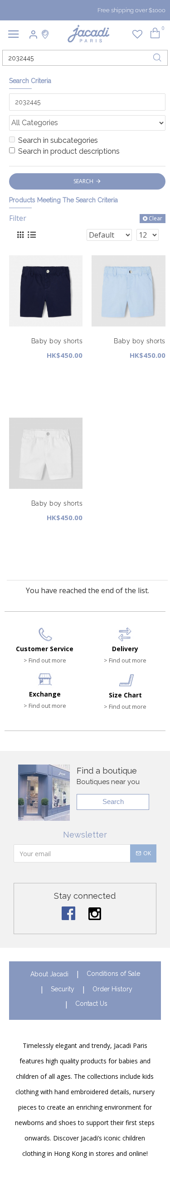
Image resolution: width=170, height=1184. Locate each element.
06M (42, 372)
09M (64, 372)
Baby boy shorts (57, 341)
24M (64, 391)
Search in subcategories (58, 140)
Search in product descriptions (69, 151)
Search (113, 801)
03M (20, 372)
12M (20, 391)
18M (42, 391)
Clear (155, 218)
